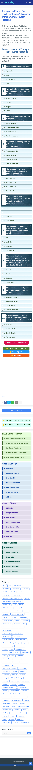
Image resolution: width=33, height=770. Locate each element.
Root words (6, 706)
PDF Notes (9, 468)
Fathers (5, 649)
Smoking (5, 713)
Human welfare (7, 658)
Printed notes (6, 697)
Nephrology (19, 678)
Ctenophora (17, 623)
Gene (10, 652)
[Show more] (20, 402)
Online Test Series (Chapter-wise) (17, 443)
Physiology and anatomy (9, 687)
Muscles (14, 674)
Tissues (13, 716)
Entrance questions (21, 639)
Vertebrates (21, 716)
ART (10, 585)
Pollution (5, 690)
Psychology (6, 700)
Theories (5, 716)
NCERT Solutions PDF (13, 483)
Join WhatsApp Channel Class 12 (17, 425)
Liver (13, 665)
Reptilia (15, 703)
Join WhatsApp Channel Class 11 (17, 420)
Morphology (6, 674)
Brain (22, 607)
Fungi (4, 652)
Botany (16, 607)
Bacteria (27, 598)
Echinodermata (7, 630)
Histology (11, 655)
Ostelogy (13, 684)
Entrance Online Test (8, 639)
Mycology (22, 674)
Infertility (16, 662)
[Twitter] (9, 402)
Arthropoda (6, 595)
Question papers (16, 700)
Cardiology (6, 614)
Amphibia (5, 592)
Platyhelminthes (22, 687)
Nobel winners (15, 681)
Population (25, 690)
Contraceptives (7, 623)
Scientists (17, 709)
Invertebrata (6, 665)
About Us (16, 765)
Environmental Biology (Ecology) (11, 643)
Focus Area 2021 (20, 649)
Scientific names (7, 709)
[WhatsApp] (12, 402)
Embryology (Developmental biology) (12, 633)
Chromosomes (23, 617)
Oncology (5, 684)
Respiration (23, 703)
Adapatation (6, 588)
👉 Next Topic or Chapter (16, 348)
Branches (5, 611)
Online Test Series (12, 492)
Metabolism (23, 668)
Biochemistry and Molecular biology (12, 601)
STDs (13, 706)
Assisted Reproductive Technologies (12, 598)
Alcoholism (25, 588)
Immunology (17, 658)
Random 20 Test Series (13, 448)
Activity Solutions (12, 571)
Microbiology (6, 671)
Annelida (20, 592)
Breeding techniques (16, 611)
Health (4, 655)
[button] (2, 2)
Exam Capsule (20, 646)
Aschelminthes (16, 595)
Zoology (15, 722)
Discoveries (6, 627)
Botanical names (7, 607)
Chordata (13, 617)
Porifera (5, 693)
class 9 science (25, 722)
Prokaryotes (16, 697)
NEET (3, 396)
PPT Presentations (12, 473)
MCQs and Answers (12, 566)
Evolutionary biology (8, 646)
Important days (7, 662)
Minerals (15, 671)
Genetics (17, 652)
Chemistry (5, 617)
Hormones (20, 655)
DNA (24, 623)
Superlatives (14, 713)
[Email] (16, 402)
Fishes (11, 649)
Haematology (25, 652)
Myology (5, 678)
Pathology (21, 684)
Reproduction (6, 703)
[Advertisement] (16, 375)
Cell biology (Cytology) (17, 614)
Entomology (17, 636)
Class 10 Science (7, 620)
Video (4, 719)
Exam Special (10, 478)
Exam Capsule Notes (12, 487)
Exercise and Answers (13, 562)
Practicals (21, 693)
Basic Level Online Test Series (15, 438)
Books (21, 604)
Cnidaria (17, 620)
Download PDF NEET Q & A (15, 457)
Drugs (21, 627)
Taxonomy (22, 713)
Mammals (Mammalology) (9, 668)
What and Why (6, 722)
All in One (9, 497)
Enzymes (25, 643)
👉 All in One (16, 355)
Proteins (24, 697)
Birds (15, 604)
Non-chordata (25, 681)
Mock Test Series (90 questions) (16, 453)
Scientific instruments (23, 706)
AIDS (4, 585)
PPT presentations (12, 513)
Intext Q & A (10, 557)
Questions (26, 700)
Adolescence (15, 588)
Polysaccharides (15, 690)
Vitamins (11, 719)
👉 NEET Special (16, 352)
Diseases (14, 627)
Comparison (25, 620)
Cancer (26, 611)
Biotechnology (6, 604)
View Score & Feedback (16, 343)
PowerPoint (13, 693)
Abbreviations (17, 585)
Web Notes (19, 719)
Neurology (5, 681)
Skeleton (25, 709)
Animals (13, 592)
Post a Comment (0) (16, 410)
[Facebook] (5, 402)
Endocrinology (6, 636)
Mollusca (22, 671)
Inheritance (24, 662)
